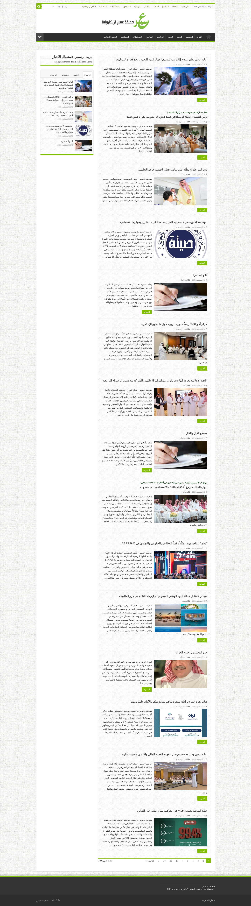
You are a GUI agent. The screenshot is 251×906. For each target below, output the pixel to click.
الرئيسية (185, 6)
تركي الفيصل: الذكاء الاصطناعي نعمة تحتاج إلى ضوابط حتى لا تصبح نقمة (58, 100)
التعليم (147, 6)
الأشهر (77, 75)
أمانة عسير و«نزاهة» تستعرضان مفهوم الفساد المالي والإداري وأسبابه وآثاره (164, 754)
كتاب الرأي (184, 280)
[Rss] (65, 7)
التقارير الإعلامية (89, 6)
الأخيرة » (150, 861)
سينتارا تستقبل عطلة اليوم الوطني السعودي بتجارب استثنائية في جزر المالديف (163, 596)
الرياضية (137, 6)
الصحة (156, 6)
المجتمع (165, 6)
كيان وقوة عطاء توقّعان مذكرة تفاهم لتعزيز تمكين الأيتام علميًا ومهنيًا (168, 701)
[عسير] (125, 20)
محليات (185, 174)
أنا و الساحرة (200, 275)
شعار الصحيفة (208, 900)
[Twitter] (59, 7)
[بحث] (38, 6)
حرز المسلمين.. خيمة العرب (191, 652)
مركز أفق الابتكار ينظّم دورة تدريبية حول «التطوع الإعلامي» (174, 324)
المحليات (103, 6)
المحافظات (115, 6)
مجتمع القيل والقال (196, 433)
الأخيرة (87, 75)
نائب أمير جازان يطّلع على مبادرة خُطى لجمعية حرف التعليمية (172, 169)
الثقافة (175, 6)
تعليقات (65, 75)
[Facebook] (63, 7)
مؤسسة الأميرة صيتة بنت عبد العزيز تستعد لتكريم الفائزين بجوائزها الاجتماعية (163, 222)
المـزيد (202, 100)
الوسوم (53, 75)
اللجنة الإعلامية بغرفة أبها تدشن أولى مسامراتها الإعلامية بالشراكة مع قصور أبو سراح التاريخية (154, 380)
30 (164, 861)
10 (177, 861)
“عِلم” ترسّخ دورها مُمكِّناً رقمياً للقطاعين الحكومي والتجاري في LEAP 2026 (164, 543)
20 (171, 861)
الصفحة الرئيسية (182, 64)
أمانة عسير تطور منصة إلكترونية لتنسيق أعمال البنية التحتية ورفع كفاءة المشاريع (161, 59)
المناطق (127, 6)
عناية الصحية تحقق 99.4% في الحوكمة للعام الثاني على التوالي (172, 810)
